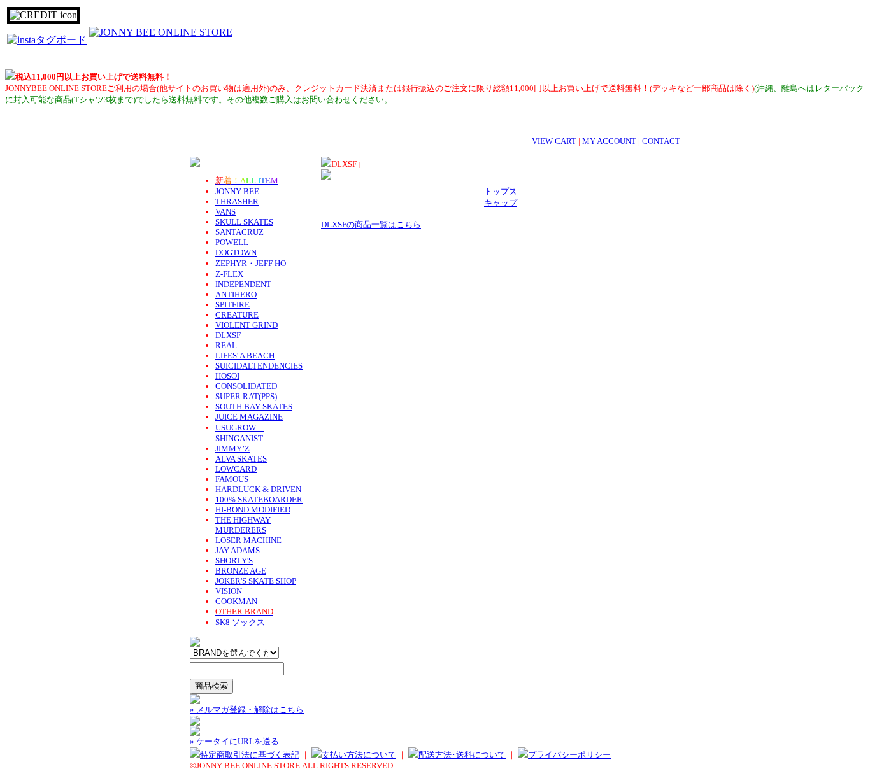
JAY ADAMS (237, 550)
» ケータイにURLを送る (234, 741)
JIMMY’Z (232, 448)
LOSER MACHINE (248, 540)
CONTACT (661, 141)
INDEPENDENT (243, 284)
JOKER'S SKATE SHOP (255, 581)
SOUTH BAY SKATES (253, 406)
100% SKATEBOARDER (259, 499)
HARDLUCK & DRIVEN (258, 489)
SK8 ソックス (240, 622)
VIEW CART (554, 141)
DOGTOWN (236, 252)
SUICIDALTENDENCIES (259, 365)
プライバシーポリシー (569, 754)
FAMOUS (231, 479)
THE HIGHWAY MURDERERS (243, 525)
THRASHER (237, 201)
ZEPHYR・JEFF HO (250, 263)
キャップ (500, 203)
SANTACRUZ (239, 232)
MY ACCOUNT (609, 141)
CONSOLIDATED (246, 386)
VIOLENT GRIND (246, 325)
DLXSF (228, 335)
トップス (500, 191)
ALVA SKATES (241, 458)
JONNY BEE (237, 191)
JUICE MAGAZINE (249, 416)
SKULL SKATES (244, 222)
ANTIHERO (236, 294)
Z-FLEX (229, 274)
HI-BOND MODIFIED (252, 509)
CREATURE (237, 315)
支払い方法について (359, 754)
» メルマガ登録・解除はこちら (247, 709)
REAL (226, 345)
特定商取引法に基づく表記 (249, 754)
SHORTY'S (234, 560)
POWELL (231, 242)
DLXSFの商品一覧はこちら (371, 224)
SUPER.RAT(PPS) (246, 396)
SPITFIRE (232, 304)
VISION (228, 591)
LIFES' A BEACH (245, 355)
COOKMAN (236, 601)
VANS (225, 211)
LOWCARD (236, 469)
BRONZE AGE (240, 570)
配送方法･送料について (462, 754)
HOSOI (227, 376)
